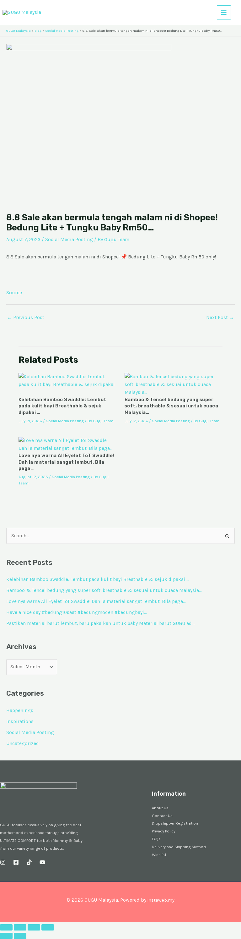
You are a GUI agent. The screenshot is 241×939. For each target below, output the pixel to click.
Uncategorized (22, 743)
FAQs (156, 839)
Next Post (220, 317)
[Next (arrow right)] (20, 936)
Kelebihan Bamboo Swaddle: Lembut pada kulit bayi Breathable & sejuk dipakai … (62, 406)
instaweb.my (160, 900)
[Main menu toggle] (224, 12)
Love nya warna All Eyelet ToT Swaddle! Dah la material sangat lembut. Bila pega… (66, 462)
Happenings (19, 710)
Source (14, 293)
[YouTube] (42, 862)
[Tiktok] (29, 862)
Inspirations (20, 721)
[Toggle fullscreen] (20, 927)
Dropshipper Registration (175, 823)
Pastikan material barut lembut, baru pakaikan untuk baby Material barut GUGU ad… (100, 623)
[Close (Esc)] (47, 927)
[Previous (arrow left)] (6, 936)
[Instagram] (3, 862)
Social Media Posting (69, 239)
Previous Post (25, 317)
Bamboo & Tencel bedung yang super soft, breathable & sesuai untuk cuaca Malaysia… (171, 406)
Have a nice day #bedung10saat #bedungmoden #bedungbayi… (76, 612)
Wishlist (159, 854)
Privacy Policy (163, 831)
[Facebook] (16, 862)
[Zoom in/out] (6, 927)
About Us (160, 807)
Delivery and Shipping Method (179, 846)
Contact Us (162, 815)
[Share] (34, 927)
